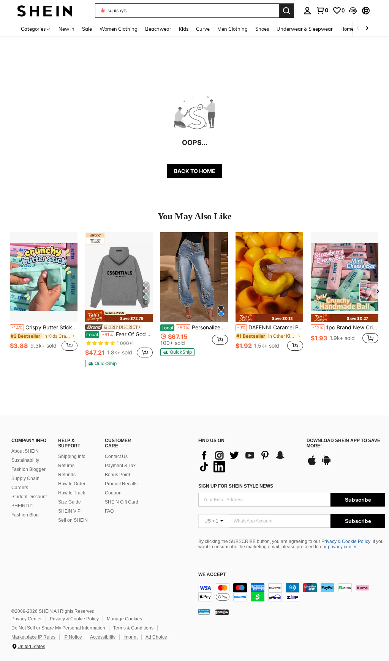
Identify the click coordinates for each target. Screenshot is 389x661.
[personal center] (307, 10)
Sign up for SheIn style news (235, 486)
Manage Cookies (124, 619)
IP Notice (72, 637)
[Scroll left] (358, 28)
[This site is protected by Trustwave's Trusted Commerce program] (204, 611)
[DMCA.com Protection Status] (222, 611)
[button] (352, 10)
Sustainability (25, 460)
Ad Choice (156, 637)
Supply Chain (25, 478)
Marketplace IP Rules (33, 637)
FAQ (109, 511)
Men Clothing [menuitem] (232, 29)
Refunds (67, 474)
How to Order (71, 483)
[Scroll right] (367, 28)
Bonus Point (117, 474)
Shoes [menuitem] (262, 29)
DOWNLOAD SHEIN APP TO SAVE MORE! (343, 443)
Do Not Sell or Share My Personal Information (58, 628)
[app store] (312, 464)
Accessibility (102, 637)
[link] (322, 10)
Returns (66, 465)
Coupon (113, 493)
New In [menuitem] (66, 29)
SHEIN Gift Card (121, 502)
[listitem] (43, 295)
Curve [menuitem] (203, 29)
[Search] (286, 10)
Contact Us (116, 456)
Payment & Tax (120, 465)
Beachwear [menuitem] (158, 29)
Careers (19, 487)
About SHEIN (25, 451)
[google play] (326, 464)
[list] (248, 461)
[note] (119, 316)
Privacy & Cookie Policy (345, 541)
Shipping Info (71, 456)
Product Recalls (121, 483)
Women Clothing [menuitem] (119, 29)
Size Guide (69, 502)
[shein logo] (44, 10)
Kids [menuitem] (183, 29)
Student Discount (29, 496)
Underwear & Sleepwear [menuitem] (305, 29)
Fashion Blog (25, 515)
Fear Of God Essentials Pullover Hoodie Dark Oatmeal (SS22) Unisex (119, 334)
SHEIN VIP (69, 511)
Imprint (130, 637)
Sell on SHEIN (73, 520)
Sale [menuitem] (87, 29)
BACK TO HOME (194, 171)
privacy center (342, 546)
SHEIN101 (22, 505)
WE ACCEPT (212, 574)
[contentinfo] (291, 592)
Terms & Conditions (133, 628)
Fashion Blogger (28, 469)
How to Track (71, 493)
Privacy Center (26, 619)
